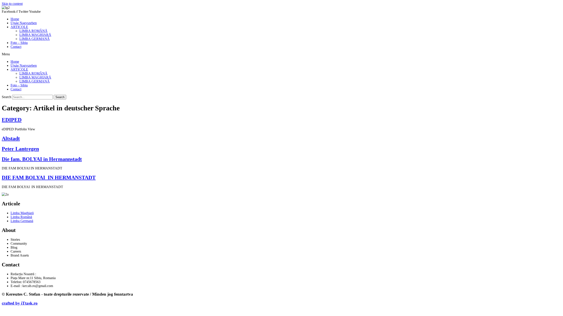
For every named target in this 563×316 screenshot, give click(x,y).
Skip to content (12, 3)
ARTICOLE (19, 27)
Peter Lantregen (20, 149)
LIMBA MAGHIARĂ (35, 35)
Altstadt (11, 138)
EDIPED (12, 120)
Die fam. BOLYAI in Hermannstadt (42, 159)
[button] (281, 54)
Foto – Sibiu (19, 43)
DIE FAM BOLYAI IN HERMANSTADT (49, 177)
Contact (16, 46)
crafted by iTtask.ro (20, 303)
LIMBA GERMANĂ (34, 39)
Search (6, 97)
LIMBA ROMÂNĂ (33, 31)
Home (15, 19)
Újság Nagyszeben (24, 23)
